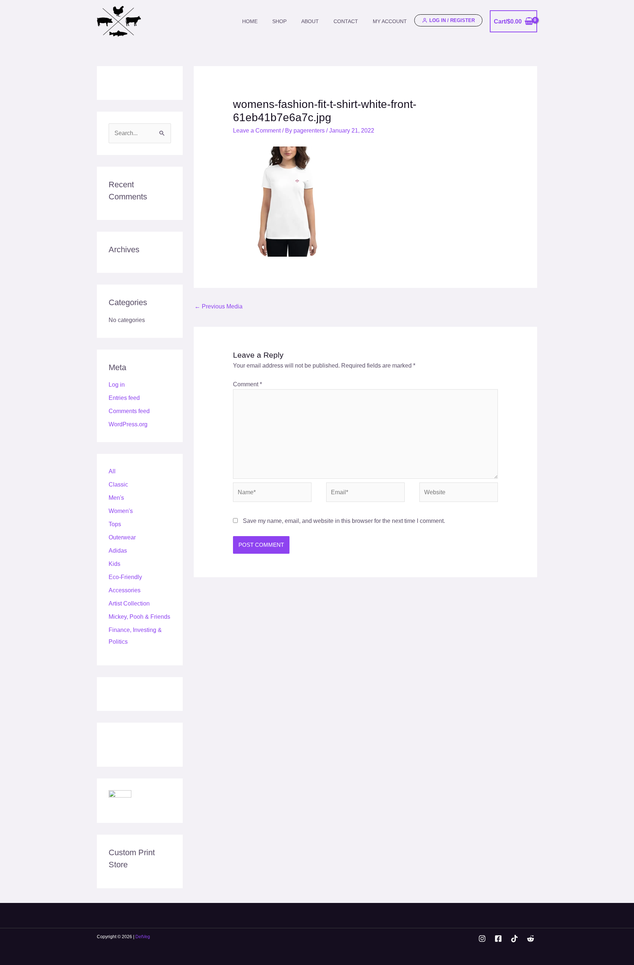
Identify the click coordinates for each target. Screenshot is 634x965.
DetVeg (142, 936)
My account (390, 21)
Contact (346, 21)
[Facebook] (498, 938)
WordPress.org (128, 424)
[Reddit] (530, 938)
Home (250, 21)
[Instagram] (482, 938)
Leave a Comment (257, 130)
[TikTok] (514, 938)
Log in (117, 385)
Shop (279, 21)
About (310, 21)
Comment (247, 384)
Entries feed (124, 398)
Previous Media (218, 306)
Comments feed (129, 411)
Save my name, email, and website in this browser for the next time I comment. (344, 521)
